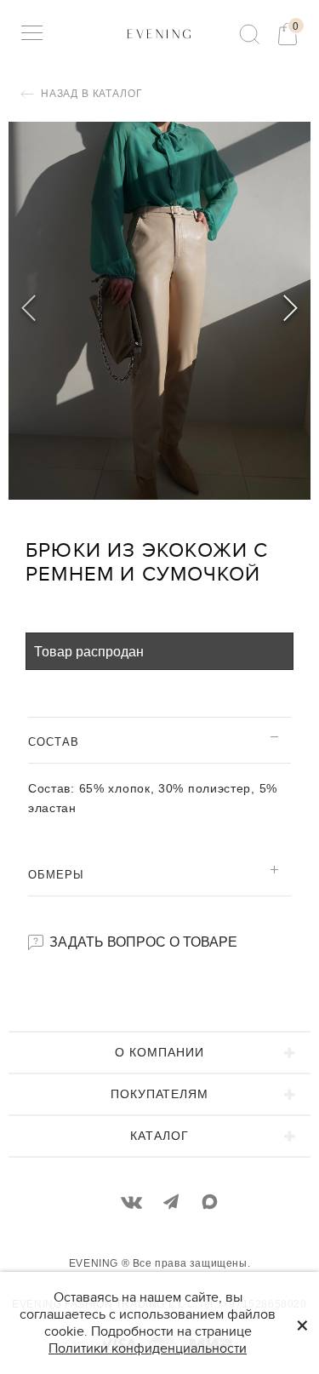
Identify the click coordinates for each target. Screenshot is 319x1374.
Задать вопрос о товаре (141, 941)
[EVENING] (159, 33)
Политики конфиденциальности (147, 1348)
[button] (290, 310)
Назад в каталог (89, 94)
